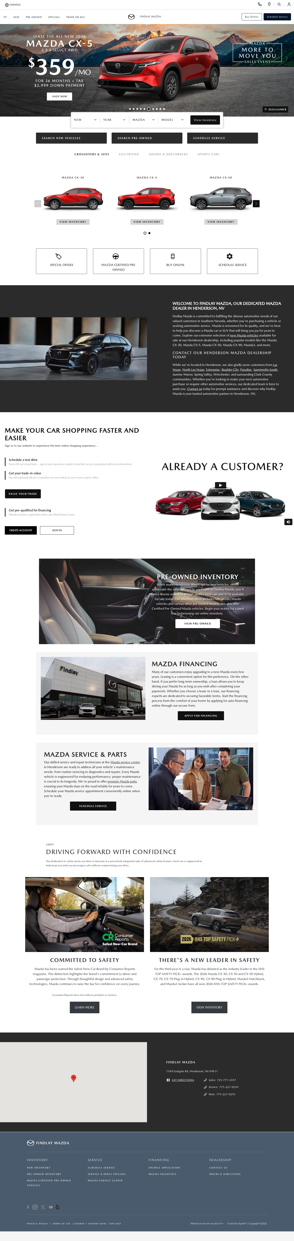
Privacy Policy (37, 1223)
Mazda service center (125, 762)
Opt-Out (115, 1223)
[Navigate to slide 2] (133, 109)
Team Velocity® (213, 1223)
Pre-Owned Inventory (44, 1174)
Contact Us (218, 1167)
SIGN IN (57, 530)
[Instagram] (35, 1208)
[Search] (280, 4)
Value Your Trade (23, 493)
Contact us (194, 389)
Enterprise (213, 370)
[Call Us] (261, 4)
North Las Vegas (193, 370)
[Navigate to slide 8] (157, 109)
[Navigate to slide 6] (148, 109)
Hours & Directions (225, 1174)
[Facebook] (28, 1208)
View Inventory (209, 1007)
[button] (73, 1078)
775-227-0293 (229, 1087)
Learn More (84, 1007)
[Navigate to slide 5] (144, 109)
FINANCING (159, 1160)
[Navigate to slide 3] (137, 109)
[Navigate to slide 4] (141, 109)
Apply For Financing (201, 715)
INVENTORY (37, 1160)
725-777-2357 (226, 1080)
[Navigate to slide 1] (130, 109)
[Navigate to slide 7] (152, 109)
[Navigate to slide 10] (164, 109)
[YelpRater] (57, 1208)
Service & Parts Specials (107, 1174)
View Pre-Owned (197, 623)
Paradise (246, 370)
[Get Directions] (270, 4)
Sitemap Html (97, 1223)
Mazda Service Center (105, 1180)
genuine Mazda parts (122, 781)
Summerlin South (265, 370)
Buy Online (252, 16)
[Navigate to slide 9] (160, 109)
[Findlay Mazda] (132, 16)
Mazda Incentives (163, 1174)
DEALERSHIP (220, 1160)
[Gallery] (147, 58)
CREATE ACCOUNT (20, 530)
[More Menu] (5, 17)
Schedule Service (277, 16)
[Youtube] (50, 1208)
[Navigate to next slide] (291, 58)
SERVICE (95, 1160)
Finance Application (164, 1167)
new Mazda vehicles (244, 335)
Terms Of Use (61, 1223)
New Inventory (39, 1167)
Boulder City (230, 370)
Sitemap (79, 1223)
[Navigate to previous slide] (3, 58)
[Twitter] (43, 1208)
